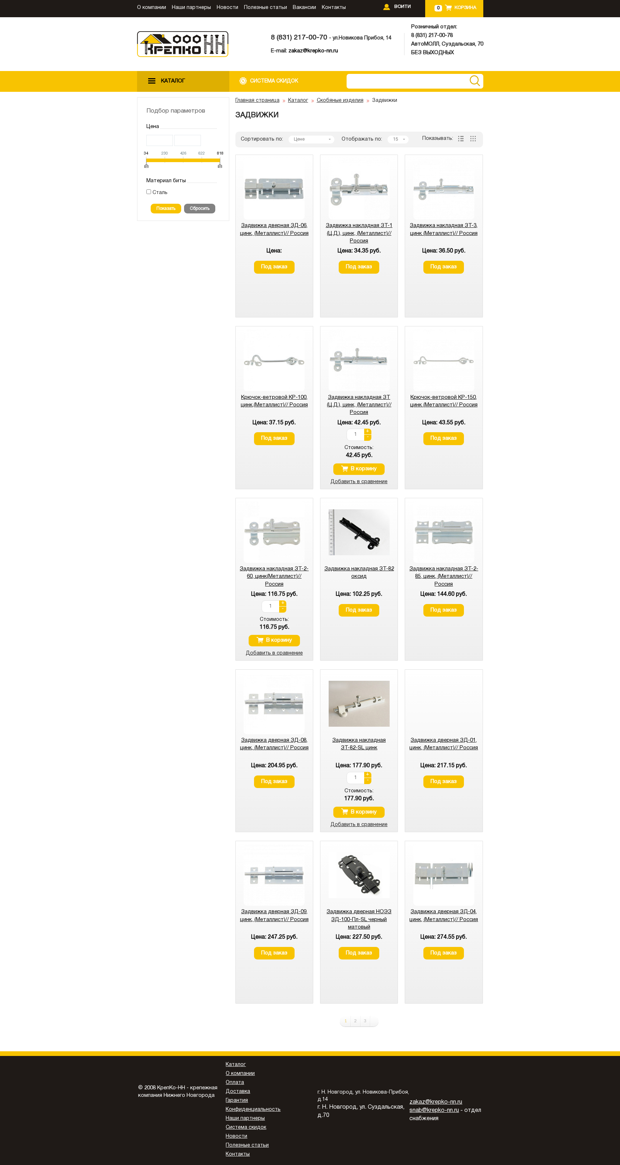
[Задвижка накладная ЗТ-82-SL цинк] (359, 733)
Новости (227, 7)
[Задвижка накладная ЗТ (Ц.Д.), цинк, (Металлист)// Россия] (359, 390)
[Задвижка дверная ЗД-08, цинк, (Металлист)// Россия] (274, 733)
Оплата (235, 1082)
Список (461, 138)
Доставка (238, 1091)
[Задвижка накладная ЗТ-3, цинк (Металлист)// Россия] (443, 218)
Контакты (334, 7)
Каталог (298, 100)
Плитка (473, 138)
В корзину (364, 468)
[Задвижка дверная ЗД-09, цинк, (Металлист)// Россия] (274, 904)
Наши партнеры (191, 7)
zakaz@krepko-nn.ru (313, 50)
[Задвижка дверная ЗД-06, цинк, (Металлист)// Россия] (274, 218)
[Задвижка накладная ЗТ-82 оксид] (359, 561)
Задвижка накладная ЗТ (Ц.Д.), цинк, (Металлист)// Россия (359, 405)
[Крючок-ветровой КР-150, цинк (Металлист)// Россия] (443, 390)
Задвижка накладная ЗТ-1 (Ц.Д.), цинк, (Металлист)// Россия (359, 233)
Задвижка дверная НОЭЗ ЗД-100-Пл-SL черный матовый (359, 919)
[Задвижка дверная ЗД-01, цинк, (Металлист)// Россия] (443, 733)
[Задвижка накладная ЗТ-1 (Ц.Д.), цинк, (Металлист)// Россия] (359, 218)
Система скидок (246, 1127)
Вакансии (304, 7)
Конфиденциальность (253, 1109)
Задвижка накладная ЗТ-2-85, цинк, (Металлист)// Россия (443, 576)
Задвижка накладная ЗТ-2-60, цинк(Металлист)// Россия (274, 576)
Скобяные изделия (340, 100)
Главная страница (257, 100)
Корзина (465, 8)
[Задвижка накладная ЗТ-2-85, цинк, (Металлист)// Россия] (443, 561)
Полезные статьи (265, 7)
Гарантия (237, 1100)
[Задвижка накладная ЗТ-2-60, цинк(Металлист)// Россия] (274, 561)
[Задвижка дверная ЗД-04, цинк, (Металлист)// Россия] (443, 904)
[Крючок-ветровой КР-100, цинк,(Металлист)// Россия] (274, 390)
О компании (151, 7)
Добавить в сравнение (359, 482)
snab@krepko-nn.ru (434, 1110)
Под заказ (274, 266)
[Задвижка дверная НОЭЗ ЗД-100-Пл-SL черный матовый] (359, 904)
